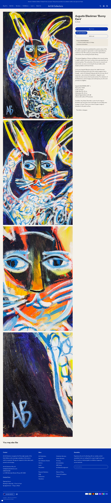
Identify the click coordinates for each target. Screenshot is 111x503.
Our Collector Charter (44, 460)
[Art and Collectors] (55, 6)
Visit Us (40, 463)
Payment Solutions (43, 472)
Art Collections (42, 456)
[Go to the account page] (103, 6)
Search (58, 476)
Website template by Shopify (8, 499)
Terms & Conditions (61, 474)
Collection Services (61, 456)
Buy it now (91, 29)
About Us (38, 6)
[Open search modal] (100, 6)
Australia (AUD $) (9, 494)
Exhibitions (25, 6)
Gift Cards (59, 465)
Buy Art (5, 6)
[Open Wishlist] (2, 500)
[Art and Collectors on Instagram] (17, 494)
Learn (32, 6)
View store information (81, 44)
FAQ (40, 474)
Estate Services (60, 458)
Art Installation (60, 463)
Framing (58, 460)
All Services (41, 476)
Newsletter (41, 467)
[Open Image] (38, 65)
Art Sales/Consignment (62, 467)
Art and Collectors (13, 497)
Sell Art (11, 6)
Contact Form (6, 477)
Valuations (41, 479)
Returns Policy (60, 472)
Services (18, 6)
